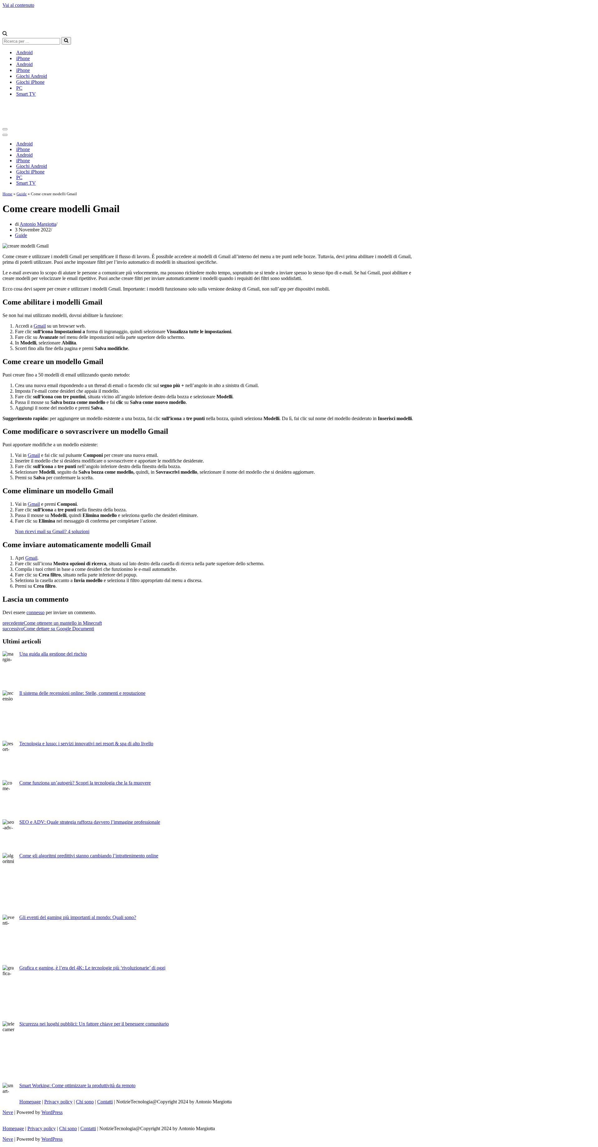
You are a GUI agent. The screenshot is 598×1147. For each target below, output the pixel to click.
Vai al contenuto (18, 5)
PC (19, 88)
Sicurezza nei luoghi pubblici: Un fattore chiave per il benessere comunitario (94, 1023)
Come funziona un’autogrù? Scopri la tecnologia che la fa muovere (85, 782)
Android (24, 52)
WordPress (52, 1112)
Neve (7, 1112)
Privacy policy (58, 1101)
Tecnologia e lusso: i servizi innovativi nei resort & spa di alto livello (86, 743)
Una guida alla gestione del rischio (53, 653)
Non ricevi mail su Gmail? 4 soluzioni (52, 531)
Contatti (105, 1101)
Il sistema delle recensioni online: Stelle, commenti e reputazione (82, 693)
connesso (35, 612)
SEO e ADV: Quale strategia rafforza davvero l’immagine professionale (89, 822)
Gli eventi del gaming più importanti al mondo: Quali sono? (77, 917)
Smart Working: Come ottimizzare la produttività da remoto (77, 1085)
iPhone (23, 58)
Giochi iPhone (30, 82)
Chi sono (85, 1101)
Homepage (30, 1101)
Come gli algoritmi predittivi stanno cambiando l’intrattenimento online (88, 855)
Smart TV (26, 94)
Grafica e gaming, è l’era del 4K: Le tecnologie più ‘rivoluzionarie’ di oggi (92, 967)
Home (7, 194)
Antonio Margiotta (38, 224)
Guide (22, 194)
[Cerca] (4, 34)
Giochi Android (31, 76)
